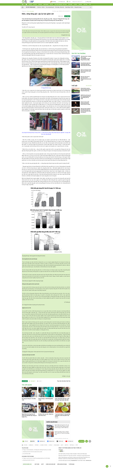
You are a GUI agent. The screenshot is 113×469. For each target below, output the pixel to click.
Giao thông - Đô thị (69, 7)
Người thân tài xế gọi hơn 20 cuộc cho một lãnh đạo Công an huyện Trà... (29, 415)
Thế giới (80, 4)
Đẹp (62, 445)
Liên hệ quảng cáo (27, 464)
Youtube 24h (70, 441)
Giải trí (51, 4)
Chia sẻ (68, 16)
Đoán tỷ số (62, 1)
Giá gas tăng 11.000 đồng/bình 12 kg (45, 399)
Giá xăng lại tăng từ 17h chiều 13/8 (29, 399)
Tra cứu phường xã (50, 7)
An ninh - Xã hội (43, 445)
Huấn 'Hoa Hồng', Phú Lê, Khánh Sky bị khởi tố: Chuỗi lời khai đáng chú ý (62, 433)
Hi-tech (75, 4)
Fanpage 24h (42, 441)
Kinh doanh (45, 4)
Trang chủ (24, 11)
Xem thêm (88, 85)
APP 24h (26, 441)
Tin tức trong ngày (30, 7)
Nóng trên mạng (77, 7)
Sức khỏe (70, 4)
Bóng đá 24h (51, 441)
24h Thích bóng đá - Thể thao (61, 4)
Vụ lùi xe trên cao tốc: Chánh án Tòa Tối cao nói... (45, 414)
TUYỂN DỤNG (71, 464)
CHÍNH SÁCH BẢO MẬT (50, 464)
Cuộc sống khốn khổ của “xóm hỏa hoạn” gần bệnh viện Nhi (62, 399)
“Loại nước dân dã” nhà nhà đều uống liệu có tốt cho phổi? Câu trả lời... (62, 415)
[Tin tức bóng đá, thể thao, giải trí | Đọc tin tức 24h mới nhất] (24, 1)
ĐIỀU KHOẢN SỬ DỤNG (62, 464)
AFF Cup (35, 4)
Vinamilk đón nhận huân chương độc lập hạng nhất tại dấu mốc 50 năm (86, 64)
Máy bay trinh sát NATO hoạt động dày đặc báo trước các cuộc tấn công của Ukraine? (86, 110)
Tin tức (30, 4)
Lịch (69, 1)
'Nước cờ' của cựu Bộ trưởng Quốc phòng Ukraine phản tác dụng (85, 103)
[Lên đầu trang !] (110, 466)
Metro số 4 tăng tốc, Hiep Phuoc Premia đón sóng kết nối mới (86, 71)
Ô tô (90, 4)
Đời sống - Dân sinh (59, 7)
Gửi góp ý (33, 381)
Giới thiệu (37, 464)
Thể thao (85, 4)
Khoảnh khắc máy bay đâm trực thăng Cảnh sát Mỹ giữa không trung (86, 89)
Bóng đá (40, 4)
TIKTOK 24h (61, 441)
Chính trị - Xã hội (40, 7)
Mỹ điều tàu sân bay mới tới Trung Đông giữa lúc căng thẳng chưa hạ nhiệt (86, 97)
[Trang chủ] (24, 7)
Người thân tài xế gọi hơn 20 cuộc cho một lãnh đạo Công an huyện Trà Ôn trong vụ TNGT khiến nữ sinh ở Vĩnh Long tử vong (62, 426)
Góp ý (42, 464)
